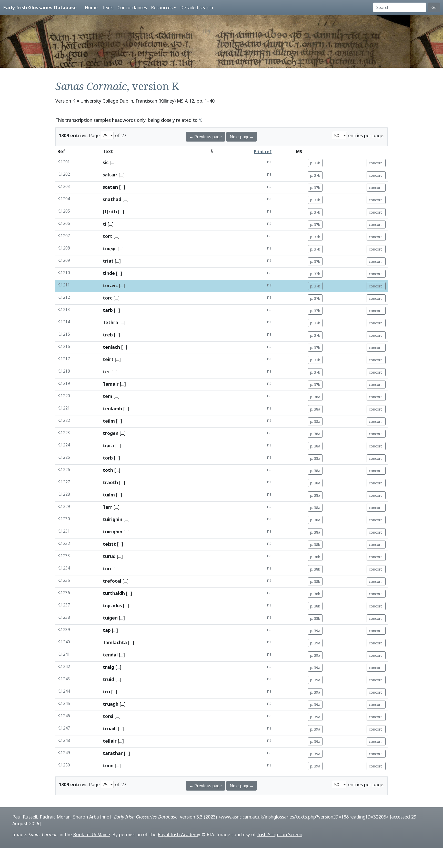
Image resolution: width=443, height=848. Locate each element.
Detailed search (196, 7)
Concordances (132, 7)
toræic (110, 285)
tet (106, 371)
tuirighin (112, 519)
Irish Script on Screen (279, 834)
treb (108, 335)
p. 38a (315, 396)
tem (107, 396)
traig (108, 667)
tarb (108, 310)
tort (107, 236)
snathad (112, 199)
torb (108, 458)
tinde (109, 273)
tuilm (109, 495)
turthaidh (114, 593)
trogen (110, 433)
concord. (376, 163)
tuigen (110, 618)
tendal (110, 655)
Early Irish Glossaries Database (40, 7)
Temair (111, 384)
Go (434, 7)
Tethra (110, 322)
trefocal (112, 581)
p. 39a (315, 630)
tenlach (111, 347)
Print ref (262, 151)
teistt (109, 544)
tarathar (113, 753)
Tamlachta (115, 642)
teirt (108, 359)
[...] (113, 162)
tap (107, 630)
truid (108, 679)
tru (106, 692)
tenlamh (112, 408)
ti (104, 224)
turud (109, 556)
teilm (109, 421)
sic (105, 162)
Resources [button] (162, 7)
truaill (110, 728)
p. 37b (315, 163)
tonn (108, 765)
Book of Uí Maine (91, 834)
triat (108, 261)
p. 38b (315, 544)
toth (108, 470)
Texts (107, 7)
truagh (110, 704)
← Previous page (205, 136)
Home (91, 7)
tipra (108, 445)
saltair (110, 175)
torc (107, 298)
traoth (110, 482)
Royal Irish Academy (179, 834)
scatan (110, 187)
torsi (108, 716)
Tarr (107, 507)
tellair (110, 741)
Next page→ (242, 136)
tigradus (112, 605)
